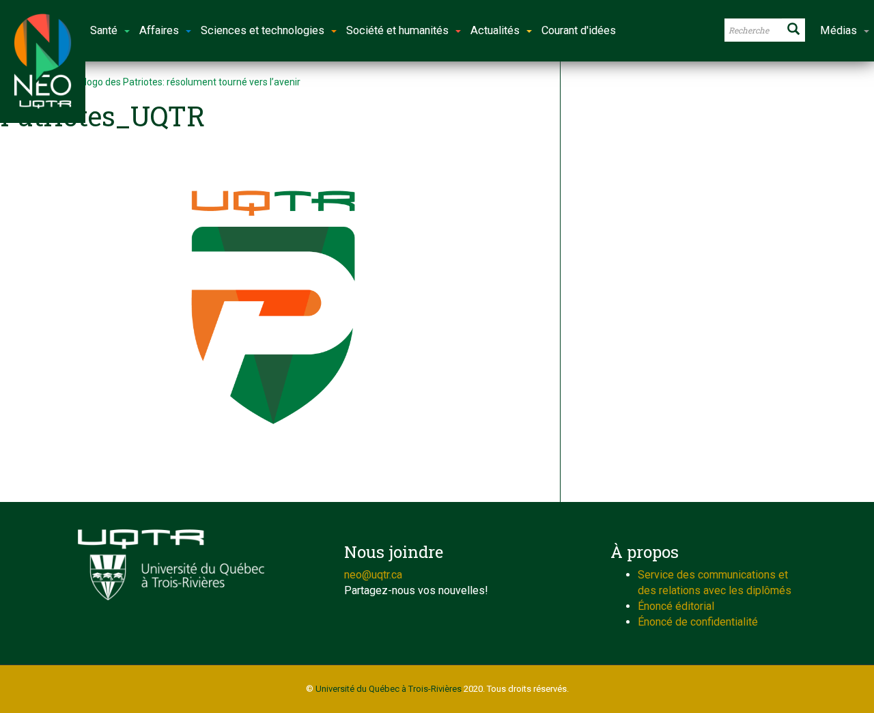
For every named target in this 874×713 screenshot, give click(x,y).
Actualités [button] (495, 30)
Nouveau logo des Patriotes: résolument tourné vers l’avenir (172, 81)
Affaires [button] (159, 30)
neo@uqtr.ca (373, 574)
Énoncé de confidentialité (698, 621)
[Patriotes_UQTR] (273, 307)
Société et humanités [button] (397, 30)
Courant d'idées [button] (578, 30)
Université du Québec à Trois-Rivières (388, 689)
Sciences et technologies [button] (262, 30)
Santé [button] (103, 30)
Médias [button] (838, 30)
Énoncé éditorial (676, 606)
